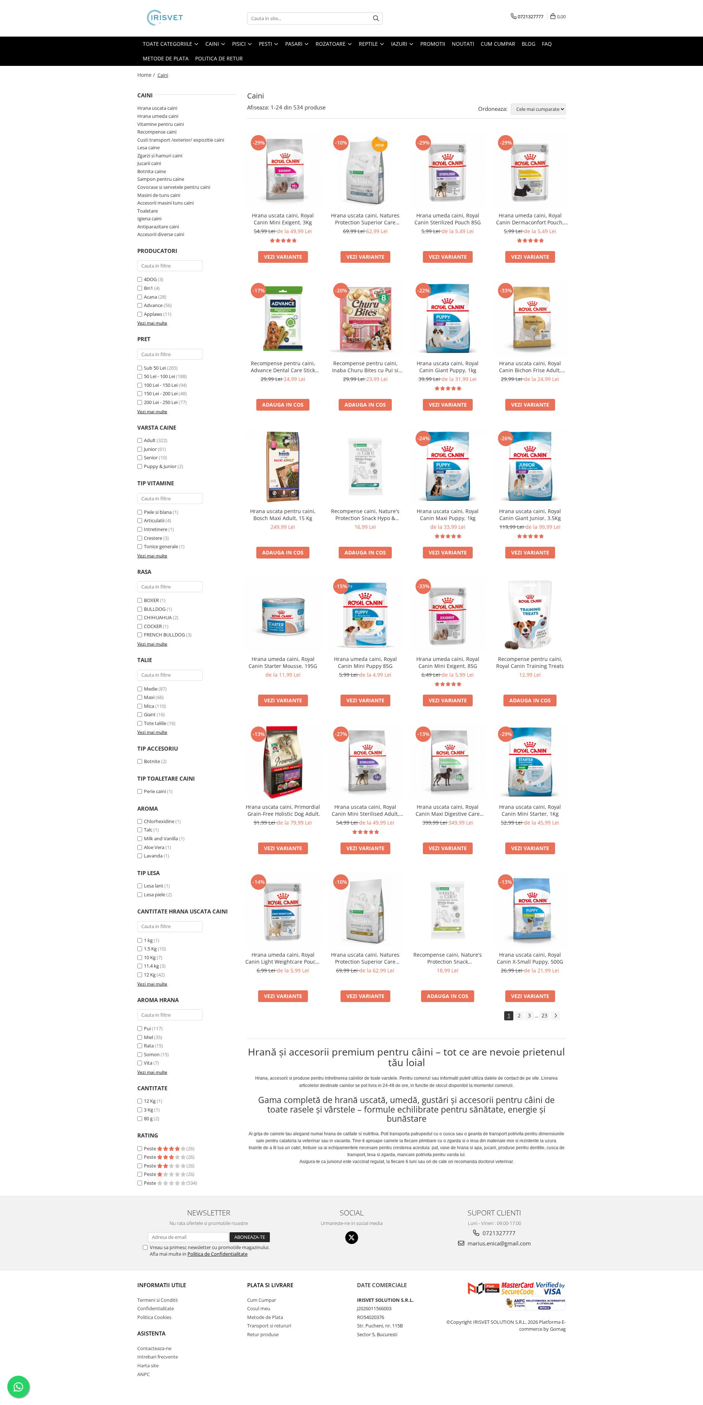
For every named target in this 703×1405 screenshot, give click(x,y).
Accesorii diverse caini (160, 234)
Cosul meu (258, 1308)
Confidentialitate (155, 1308)
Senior (151, 457)
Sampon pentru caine (160, 179)
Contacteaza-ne (154, 1348)
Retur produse (263, 1334)
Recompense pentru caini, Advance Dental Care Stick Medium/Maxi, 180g (283, 367)
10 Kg (150, 957)
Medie (150, 688)
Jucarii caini (149, 163)
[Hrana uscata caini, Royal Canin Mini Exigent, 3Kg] (282, 170)
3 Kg (148, 1109)
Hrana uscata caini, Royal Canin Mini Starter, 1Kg (530, 810)
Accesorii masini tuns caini (165, 202)
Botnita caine (151, 171)
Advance (153, 305)
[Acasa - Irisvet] (174, 18)
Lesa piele (154, 894)
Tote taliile (155, 723)
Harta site (148, 1365)
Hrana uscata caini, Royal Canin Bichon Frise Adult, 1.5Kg (530, 367)
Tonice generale (161, 546)
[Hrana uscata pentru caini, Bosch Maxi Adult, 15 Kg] (282, 466)
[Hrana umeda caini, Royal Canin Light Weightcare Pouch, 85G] (282, 910)
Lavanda (153, 855)
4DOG (150, 279)
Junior (150, 449)
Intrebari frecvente (157, 1356)
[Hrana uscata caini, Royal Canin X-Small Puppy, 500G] (530, 910)
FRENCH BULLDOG (164, 634)
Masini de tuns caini (158, 195)
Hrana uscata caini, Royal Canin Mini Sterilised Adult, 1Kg (365, 810)
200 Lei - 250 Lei (161, 402)
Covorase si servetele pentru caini (173, 187)
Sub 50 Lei (155, 368)
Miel (148, 1037)
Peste (150, 1148)
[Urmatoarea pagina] (555, 1015)
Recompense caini (156, 131)
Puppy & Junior (160, 466)
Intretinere (155, 529)
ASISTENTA (151, 1333)
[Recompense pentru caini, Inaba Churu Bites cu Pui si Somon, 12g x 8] (365, 318)
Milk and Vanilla (161, 838)
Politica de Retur (219, 58)
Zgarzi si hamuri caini (159, 155)
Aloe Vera (154, 847)
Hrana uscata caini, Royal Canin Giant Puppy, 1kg (448, 367)
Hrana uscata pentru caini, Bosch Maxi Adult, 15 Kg (283, 515)
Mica (149, 706)
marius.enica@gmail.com (498, 1243)
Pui (147, 1028)
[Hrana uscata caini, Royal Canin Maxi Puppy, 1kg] (447, 466)
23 (544, 1015)
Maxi (149, 697)
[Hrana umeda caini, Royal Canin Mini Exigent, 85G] (447, 614)
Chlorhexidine (159, 821)
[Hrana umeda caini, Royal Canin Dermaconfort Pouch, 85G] (530, 170)
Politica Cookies (154, 1317)
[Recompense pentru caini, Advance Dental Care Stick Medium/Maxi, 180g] (282, 318)
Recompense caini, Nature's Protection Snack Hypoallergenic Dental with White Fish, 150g (447, 958)
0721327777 (498, 1233)
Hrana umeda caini (157, 116)
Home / (146, 74)
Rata (149, 1045)
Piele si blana (158, 512)
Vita (148, 1063)
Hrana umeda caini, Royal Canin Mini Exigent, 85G (447, 662)
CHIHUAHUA (158, 617)
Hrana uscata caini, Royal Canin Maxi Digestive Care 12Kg (448, 810)
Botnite (152, 761)
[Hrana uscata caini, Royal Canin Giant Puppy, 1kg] (447, 318)
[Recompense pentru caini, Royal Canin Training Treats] (530, 614)
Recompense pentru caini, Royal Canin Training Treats (530, 662)
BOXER (151, 600)
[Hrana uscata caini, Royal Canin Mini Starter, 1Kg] (530, 762)
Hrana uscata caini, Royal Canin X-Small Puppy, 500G (530, 958)
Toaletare (147, 211)
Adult (150, 440)
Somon (152, 1054)
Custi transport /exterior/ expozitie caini (180, 140)
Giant (150, 714)
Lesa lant (153, 885)
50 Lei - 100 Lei (159, 376)
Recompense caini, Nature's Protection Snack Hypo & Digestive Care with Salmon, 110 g (365, 515)
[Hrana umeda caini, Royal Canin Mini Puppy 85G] (365, 614)
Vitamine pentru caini (160, 124)
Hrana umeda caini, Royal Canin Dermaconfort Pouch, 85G (530, 219)
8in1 (148, 288)
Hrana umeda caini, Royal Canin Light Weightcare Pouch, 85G (282, 958)
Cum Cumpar (261, 1300)
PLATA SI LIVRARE (270, 1285)
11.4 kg (152, 966)
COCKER (153, 626)
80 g (148, 1118)
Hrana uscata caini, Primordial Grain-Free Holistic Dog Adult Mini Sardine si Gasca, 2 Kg (283, 810)
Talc (148, 829)
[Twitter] (351, 1237)
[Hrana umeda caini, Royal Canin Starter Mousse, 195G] (282, 614)
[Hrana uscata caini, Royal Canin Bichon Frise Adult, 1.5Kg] (530, 318)
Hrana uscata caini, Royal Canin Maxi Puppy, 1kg (448, 515)
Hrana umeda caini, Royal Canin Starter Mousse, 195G (283, 662)
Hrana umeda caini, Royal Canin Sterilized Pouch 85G (447, 219)
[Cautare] (376, 18)
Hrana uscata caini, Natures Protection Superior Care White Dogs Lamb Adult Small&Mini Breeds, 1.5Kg (365, 958)
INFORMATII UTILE (161, 1285)
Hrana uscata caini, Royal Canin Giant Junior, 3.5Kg (530, 515)
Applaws (153, 314)
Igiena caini (149, 218)
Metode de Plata (166, 58)
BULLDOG (154, 609)
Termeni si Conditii (157, 1300)
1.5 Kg (151, 948)
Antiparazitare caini (158, 226)
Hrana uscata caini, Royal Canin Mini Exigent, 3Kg (283, 219)
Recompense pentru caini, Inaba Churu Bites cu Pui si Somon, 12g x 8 (365, 367)
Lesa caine (148, 147)
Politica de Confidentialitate (217, 1254)
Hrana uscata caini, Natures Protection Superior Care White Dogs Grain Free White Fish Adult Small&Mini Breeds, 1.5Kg (365, 219)
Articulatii (154, 520)
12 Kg (150, 974)
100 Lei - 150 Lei (161, 385)
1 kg (149, 940)
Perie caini (155, 791)
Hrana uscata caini (157, 108)
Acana (150, 297)
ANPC (143, 1374)
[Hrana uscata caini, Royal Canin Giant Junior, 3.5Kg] (530, 466)
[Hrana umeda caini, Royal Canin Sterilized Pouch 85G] (447, 170)
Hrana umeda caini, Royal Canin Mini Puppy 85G (365, 662)
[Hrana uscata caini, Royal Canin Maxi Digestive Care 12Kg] (447, 762)
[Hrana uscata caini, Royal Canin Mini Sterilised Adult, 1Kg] (365, 762)
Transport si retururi (269, 1325)
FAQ (547, 43)
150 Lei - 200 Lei (161, 393)
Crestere (153, 538)
